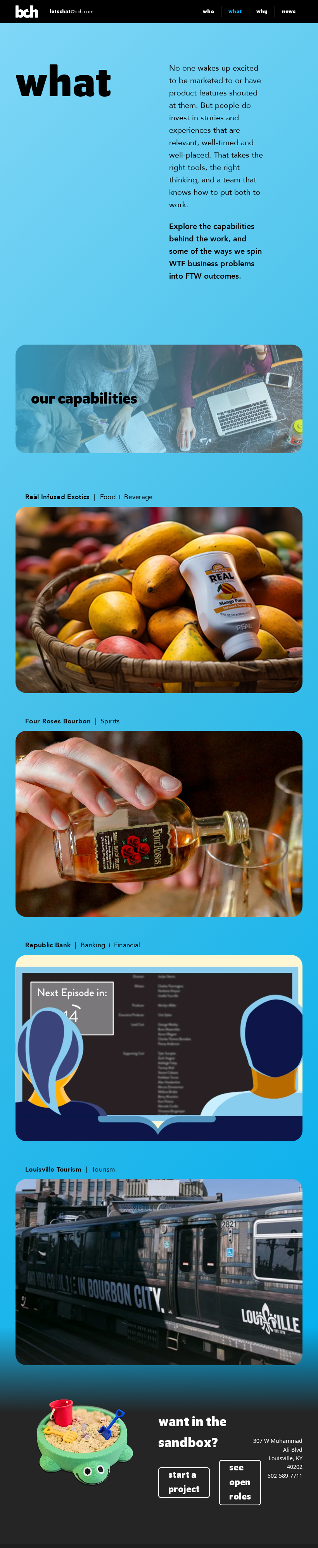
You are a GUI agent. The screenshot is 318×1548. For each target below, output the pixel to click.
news (289, 11)
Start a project (184, 1482)
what (235, 11)
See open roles (240, 1482)
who (208, 11)
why (262, 11)
